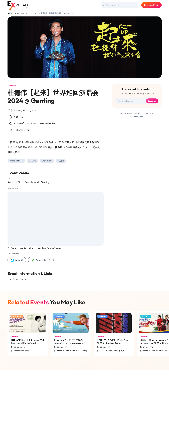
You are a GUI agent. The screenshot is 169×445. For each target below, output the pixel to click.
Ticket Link (18, 279)
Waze (17, 260)
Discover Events (19, 13)
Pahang (31, 13)
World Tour (47, 160)
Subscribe (152, 101)
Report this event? (136, 117)
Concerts (12, 85)
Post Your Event (151, 5)
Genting (32, 160)
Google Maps (42, 260)
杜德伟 (61, 160)
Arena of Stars (16, 160)
